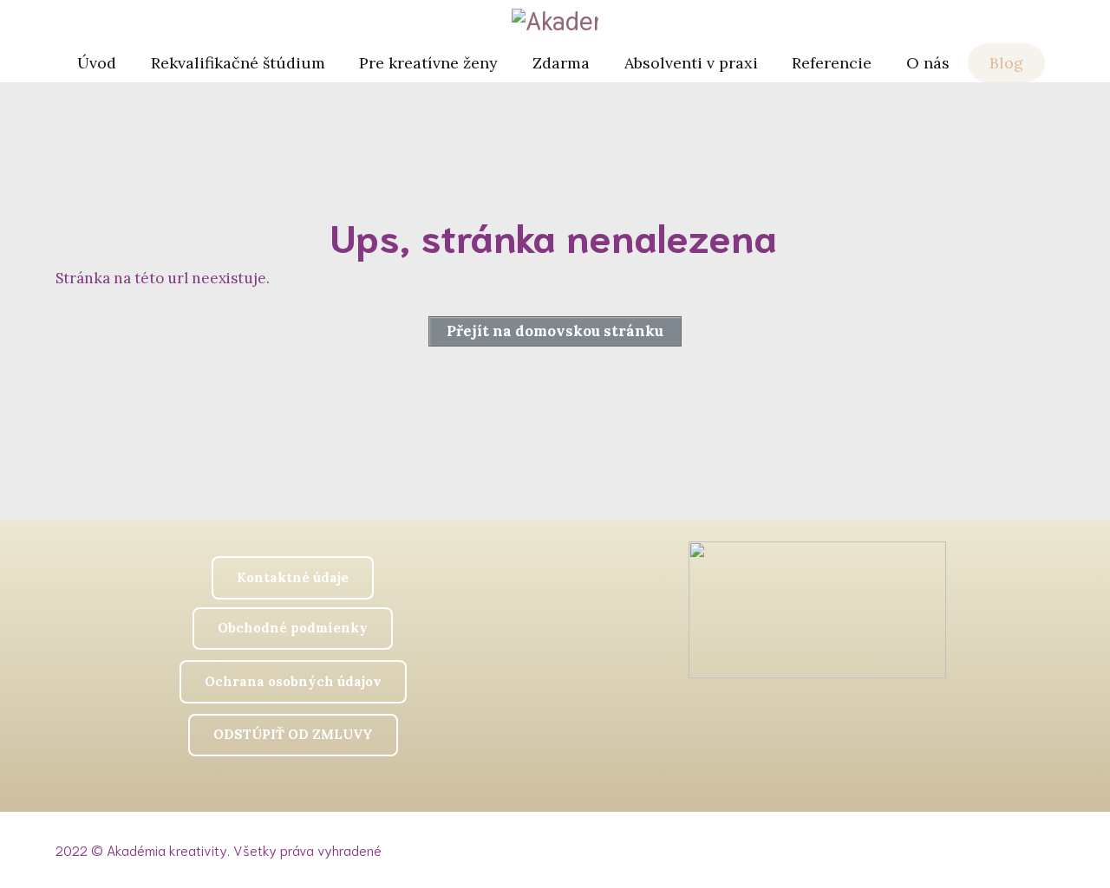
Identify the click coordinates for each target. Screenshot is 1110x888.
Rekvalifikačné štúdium (238, 63)
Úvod (96, 63)
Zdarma (561, 63)
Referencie (832, 63)
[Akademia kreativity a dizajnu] (555, 22)
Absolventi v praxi (691, 63)
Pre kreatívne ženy (428, 63)
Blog (1006, 63)
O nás (928, 63)
